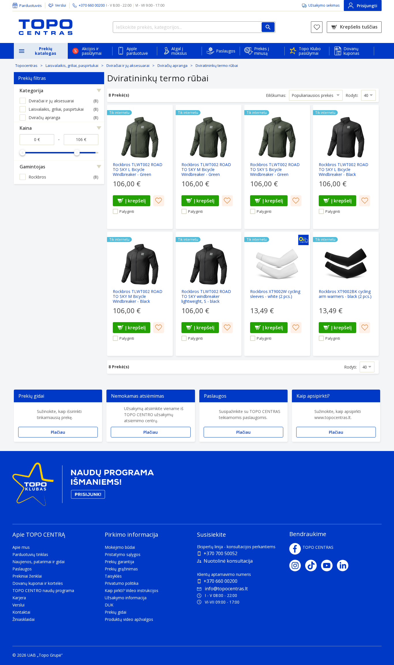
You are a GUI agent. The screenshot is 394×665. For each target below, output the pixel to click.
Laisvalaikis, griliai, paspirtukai (72, 65)
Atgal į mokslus (179, 51)
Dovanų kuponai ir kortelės (37, 583)
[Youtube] (329, 565)
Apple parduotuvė (137, 51)
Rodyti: (352, 95)
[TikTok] (313, 565)
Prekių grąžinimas (121, 569)
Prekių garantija (119, 561)
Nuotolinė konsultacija (228, 561)
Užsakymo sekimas (323, 5)
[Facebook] (295, 549)
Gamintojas (32, 167)
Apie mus (21, 547)
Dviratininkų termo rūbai (217, 65)
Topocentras (26, 65)
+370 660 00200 (220, 581)
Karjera (19, 598)
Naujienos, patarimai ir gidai (38, 561)
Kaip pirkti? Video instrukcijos (131, 590)
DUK (109, 605)
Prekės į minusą (261, 51)
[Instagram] (297, 565)
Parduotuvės (30, 5)
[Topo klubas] (83, 486)
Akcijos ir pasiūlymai (92, 51)
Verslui (60, 5)
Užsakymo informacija (126, 598)
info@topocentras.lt (226, 588)
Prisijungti (367, 5)
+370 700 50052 (220, 553)
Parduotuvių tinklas (30, 554)
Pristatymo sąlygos (122, 554)
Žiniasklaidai (23, 619)
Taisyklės (113, 576)
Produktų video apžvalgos (129, 619)
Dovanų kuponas (351, 51)
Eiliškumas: (276, 95)
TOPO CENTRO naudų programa (43, 590)
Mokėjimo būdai (120, 547)
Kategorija (31, 90)
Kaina (26, 128)
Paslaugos (225, 51)
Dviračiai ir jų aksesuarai (127, 65)
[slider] (22, 152)
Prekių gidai (115, 612)
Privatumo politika (121, 583)
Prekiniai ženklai (27, 576)
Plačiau (58, 432)
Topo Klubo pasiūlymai (310, 51)
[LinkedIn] (345, 565)
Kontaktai (21, 612)
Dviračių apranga (172, 65)
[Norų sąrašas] (316, 27)
